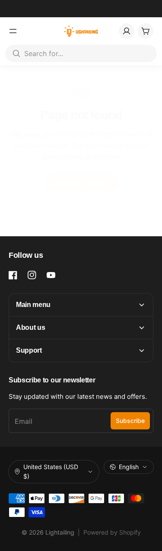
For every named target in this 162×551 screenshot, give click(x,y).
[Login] (126, 31)
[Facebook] (13, 275)
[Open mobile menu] (13, 31)
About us (30, 327)
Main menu (33, 304)
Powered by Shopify (112, 532)
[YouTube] (51, 275)
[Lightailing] (81, 31)
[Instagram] (32, 275)
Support (29, 350)
